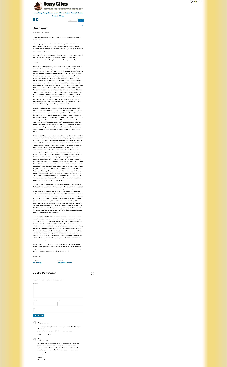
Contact (55, 16)
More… (61, 16)
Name (35, 301)
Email (60, 301)
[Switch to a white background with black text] (192, 2)
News (56, 13)
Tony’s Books (48, 13)
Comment (35, 283)
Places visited (64, 13)
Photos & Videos (77, 13)
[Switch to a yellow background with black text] (196, 2)
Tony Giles (56, 3)
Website (35, 308)
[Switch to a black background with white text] (194, 2)
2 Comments (46, 32)
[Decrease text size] (202, 1)
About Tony (38, 13)
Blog (82, 25)
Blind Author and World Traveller (63, 8)
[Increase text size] (199, 1)
